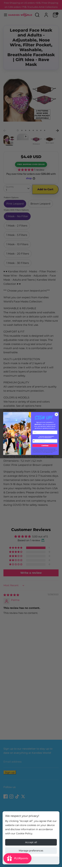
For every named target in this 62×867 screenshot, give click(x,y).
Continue (45, 446)
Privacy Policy (47, 452)
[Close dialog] (56, 414)
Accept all (31, 842)
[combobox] (35, 441)
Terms (52, 452)
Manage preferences (31, 850)
